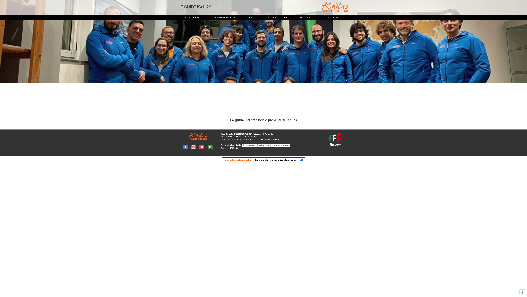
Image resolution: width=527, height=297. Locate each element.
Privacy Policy (250, 145)
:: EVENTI (250, 17)
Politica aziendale (227, 145)
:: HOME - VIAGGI (191, 17)
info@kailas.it (253, 140)
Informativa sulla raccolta (237, 160)
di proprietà (247, 134)
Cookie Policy (264, 145)
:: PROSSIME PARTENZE (276, 17)
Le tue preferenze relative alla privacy (275, 160)
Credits (238, 145)
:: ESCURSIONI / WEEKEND (222, 17)
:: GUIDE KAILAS (305, 17)
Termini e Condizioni (281, 145)
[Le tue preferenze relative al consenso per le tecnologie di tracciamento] (522, 292)
